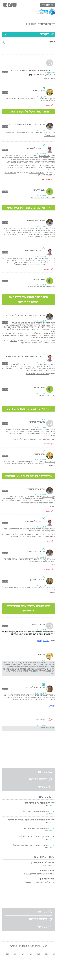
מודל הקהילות (50, 462)
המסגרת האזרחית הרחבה (23, 158)
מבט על (42, 787)
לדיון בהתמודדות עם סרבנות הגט (42, 198)
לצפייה (52, 564)
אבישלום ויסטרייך (42, 374)
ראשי (44, 946)
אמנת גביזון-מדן (23, 260)
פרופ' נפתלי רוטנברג (44, 366)
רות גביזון (31, 439)
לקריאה (51, 805)
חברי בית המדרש (26, 946)
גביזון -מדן (13, 341)
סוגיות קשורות (38, 779)
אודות (38, 946)
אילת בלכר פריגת (20, 439)
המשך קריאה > (49, 78)
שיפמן (39, 641)
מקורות (42, 772)
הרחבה (5, 72)
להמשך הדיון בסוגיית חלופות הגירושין (41, 287)
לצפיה (52, 506)
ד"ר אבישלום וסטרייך (36, 173)
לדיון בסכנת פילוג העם (46, 395)
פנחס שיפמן (30, 374)
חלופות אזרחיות (46, 23)
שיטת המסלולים (49, 132)
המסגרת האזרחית (45, 175)
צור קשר (13, 946)
